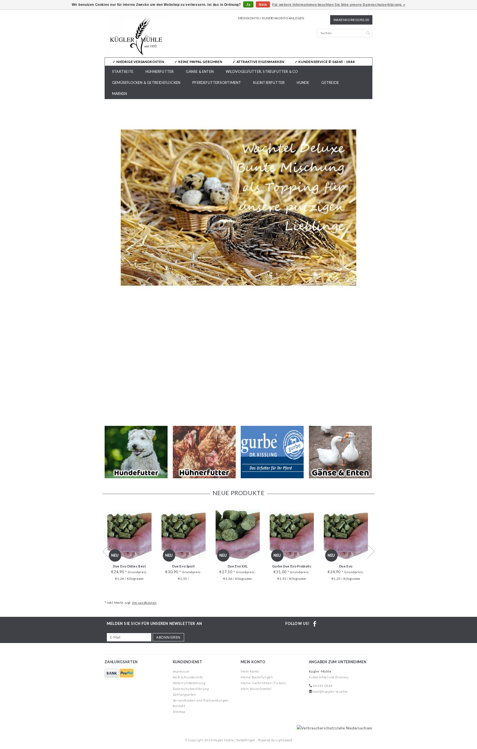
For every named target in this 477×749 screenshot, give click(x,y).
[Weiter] (368, 260)
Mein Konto (250, 671)
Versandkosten (144, 602)
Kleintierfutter (269, 82)
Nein (263, 5)
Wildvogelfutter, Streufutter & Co (262, 71)
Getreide (330, 82)
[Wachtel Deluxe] (238, 207)
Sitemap (179, 711)
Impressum (181, 671)
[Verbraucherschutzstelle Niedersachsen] (333, 728)
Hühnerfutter (159, 71)
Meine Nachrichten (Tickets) (264, 683)
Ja (248, 5)
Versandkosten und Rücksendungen (201, 700)
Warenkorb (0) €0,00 (351, 20)
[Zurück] (109, 260)
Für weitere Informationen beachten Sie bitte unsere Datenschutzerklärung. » (338, 5)
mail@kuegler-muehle (330, 691)
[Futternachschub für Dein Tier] (136, 36)
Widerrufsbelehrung (189, 683)
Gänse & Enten (200, 71)
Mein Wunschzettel (256, 688)
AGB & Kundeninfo (188, 677)
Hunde (303, 82)
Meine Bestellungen (257, 677)
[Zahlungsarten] (112, 673)
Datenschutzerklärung (191, 688)
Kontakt (179, 706)
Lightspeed (283, 740)
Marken (119, 93)
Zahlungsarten (184, 694)
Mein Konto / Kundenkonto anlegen (271, 18)
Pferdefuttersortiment (216, 82)
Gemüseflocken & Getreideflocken (146, 82)
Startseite (122, 71)
